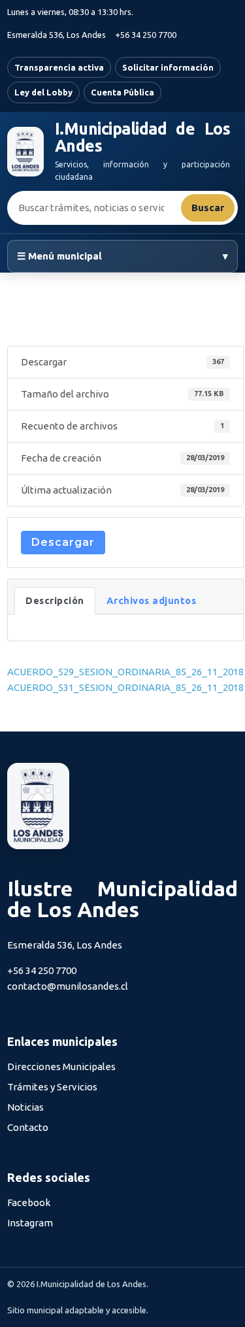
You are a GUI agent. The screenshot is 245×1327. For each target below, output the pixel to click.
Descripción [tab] (54, 600)
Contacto (27, 1127)
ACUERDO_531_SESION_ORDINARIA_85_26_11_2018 (125, 687)
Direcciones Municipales (61, 1066)
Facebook (28, 1202)
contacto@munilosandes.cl (67, 986)
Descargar (63, 542)
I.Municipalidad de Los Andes (142, 137)
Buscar (207, 207)
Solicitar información (168, 67)
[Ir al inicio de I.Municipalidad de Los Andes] (25, 151)
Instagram (30, 1222)
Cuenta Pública (122, 92)
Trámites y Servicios (52, 1086)
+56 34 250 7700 (145, 34)
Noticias (25, 1107)
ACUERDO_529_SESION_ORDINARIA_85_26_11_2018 (125, 671)
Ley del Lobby (43, 92)
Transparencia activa (59, 67)
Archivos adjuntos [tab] (151, 600)
